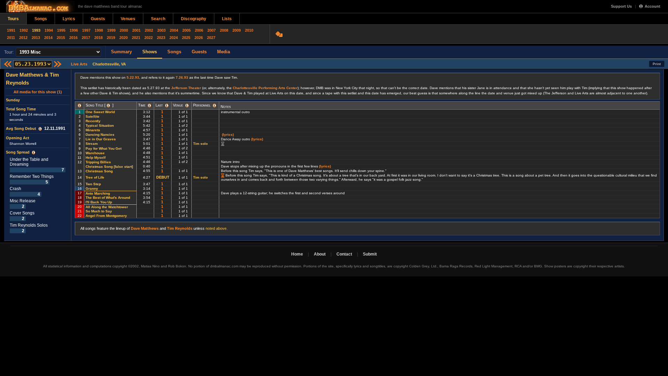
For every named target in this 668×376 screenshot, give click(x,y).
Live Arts (79, 64)
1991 (11, 30)
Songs (40, 18)
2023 (161, 38)
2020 (123, 38)
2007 (211, 30)
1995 (61, 30)
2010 (249, 30)
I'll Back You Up (99, 202)
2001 (136, 30)
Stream (92, 144)
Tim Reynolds (179, 228)
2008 (224, 30)
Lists (227, 18)
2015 (61, 38)
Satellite (93, 116)
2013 (36, 38)
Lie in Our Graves (101, 139)
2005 (186, 30)
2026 (198, 38)
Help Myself (95, 157)
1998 (99, 30)
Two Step (93, 184)
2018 (98, 38)
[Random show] (280, 34)
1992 (23, 30)
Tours (13, 18)
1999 (111, 30)
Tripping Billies (98, 162)
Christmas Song (99, 171)
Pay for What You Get (103, 148)
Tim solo (200, 144)
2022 (148, 38)
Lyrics (69, 18)
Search (158, 18)
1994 (49, 30)
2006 (199, 30)
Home (297, 254)
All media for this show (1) (38, 92)
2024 (173, 38)
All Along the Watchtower (107, 207)
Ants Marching (98, 193)
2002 (149, 30)
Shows (149, 51)
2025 (186, 38)
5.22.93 (133, 77)
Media (223, 51)
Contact (344, 254)
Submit (370, 254)
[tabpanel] (37, 155)
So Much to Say (99, 211)
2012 (23, 38)
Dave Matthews (145, 228)
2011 (11, 38)
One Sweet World (100, 112)
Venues (128, 18)
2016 (73, 38)
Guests (98, 18)
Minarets (93, 130)
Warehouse (95, 153)
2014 (48, 38)
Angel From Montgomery (106, 216)
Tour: (9, 52)
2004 (174, 30)
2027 (211, 38)
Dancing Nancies (100, 134)
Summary (121, 51)
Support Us (621, 6)
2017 (86, 38)
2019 (111, 38)
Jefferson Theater (186, 88)
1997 (86, 30)
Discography (193, 18)
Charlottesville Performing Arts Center (265, 88)
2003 (161, 30)
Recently (93, 121)
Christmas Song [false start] (110, 167)
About (320, 254)
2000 (124, 30)
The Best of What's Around (108, 197)
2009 (236, 30)
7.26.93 (182, 77)
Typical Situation (100, 125)
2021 (136, 38)
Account (652, 6)
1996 (74, 30)
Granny (92, 188)
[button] (40, 129)
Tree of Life (95, 177)
